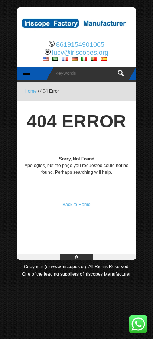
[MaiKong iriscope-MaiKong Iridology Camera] (76, 31)
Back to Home (76, 204)
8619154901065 (80, 44)
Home (31, 91)
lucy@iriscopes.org (80, 52)
